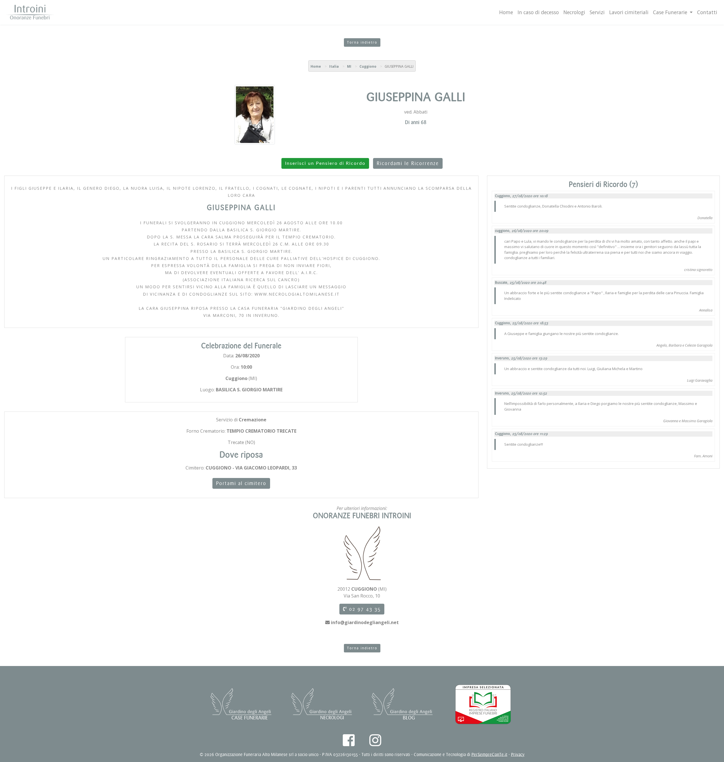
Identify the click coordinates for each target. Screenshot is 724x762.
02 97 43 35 (364, 609)
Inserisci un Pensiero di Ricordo (325, 163)
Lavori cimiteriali (628, 12)
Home (506, 12)
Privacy (518, 754)
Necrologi (574, 12)
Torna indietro (362, 42)
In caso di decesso (538, 12)
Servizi (597, 12)
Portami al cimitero (241, 483)
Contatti (707, 12)
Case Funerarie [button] (671, 12)
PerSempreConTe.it (489, 754)
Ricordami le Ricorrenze (408, 163)
